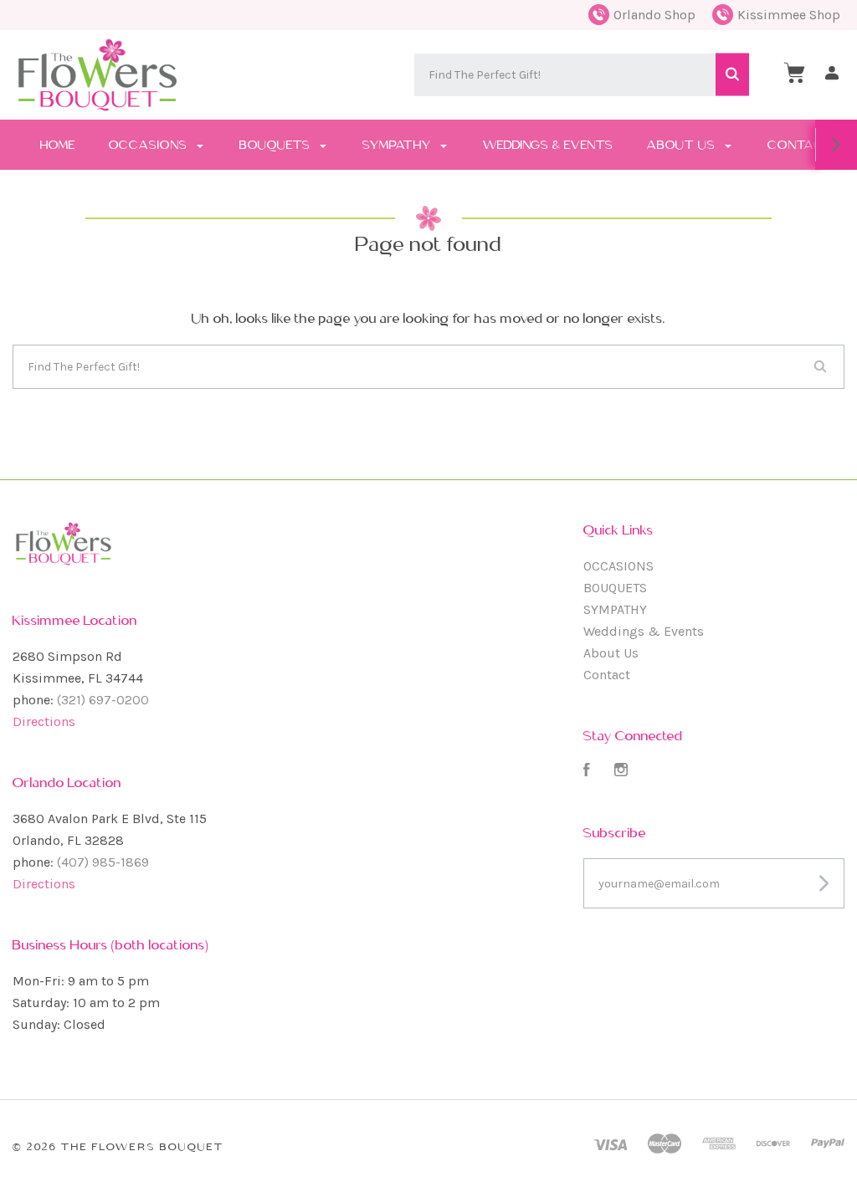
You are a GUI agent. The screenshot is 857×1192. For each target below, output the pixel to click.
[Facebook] (586, 772)
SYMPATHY (398, 144)
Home (57, 144)
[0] (794, 72)
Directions (44, 721)
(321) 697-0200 (103, 700)
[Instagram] (621, 772)
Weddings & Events (548, 144)
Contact (800, 144)
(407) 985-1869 (103, 862)
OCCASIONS (150, 144)
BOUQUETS (276, 144)
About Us (683, 144)
